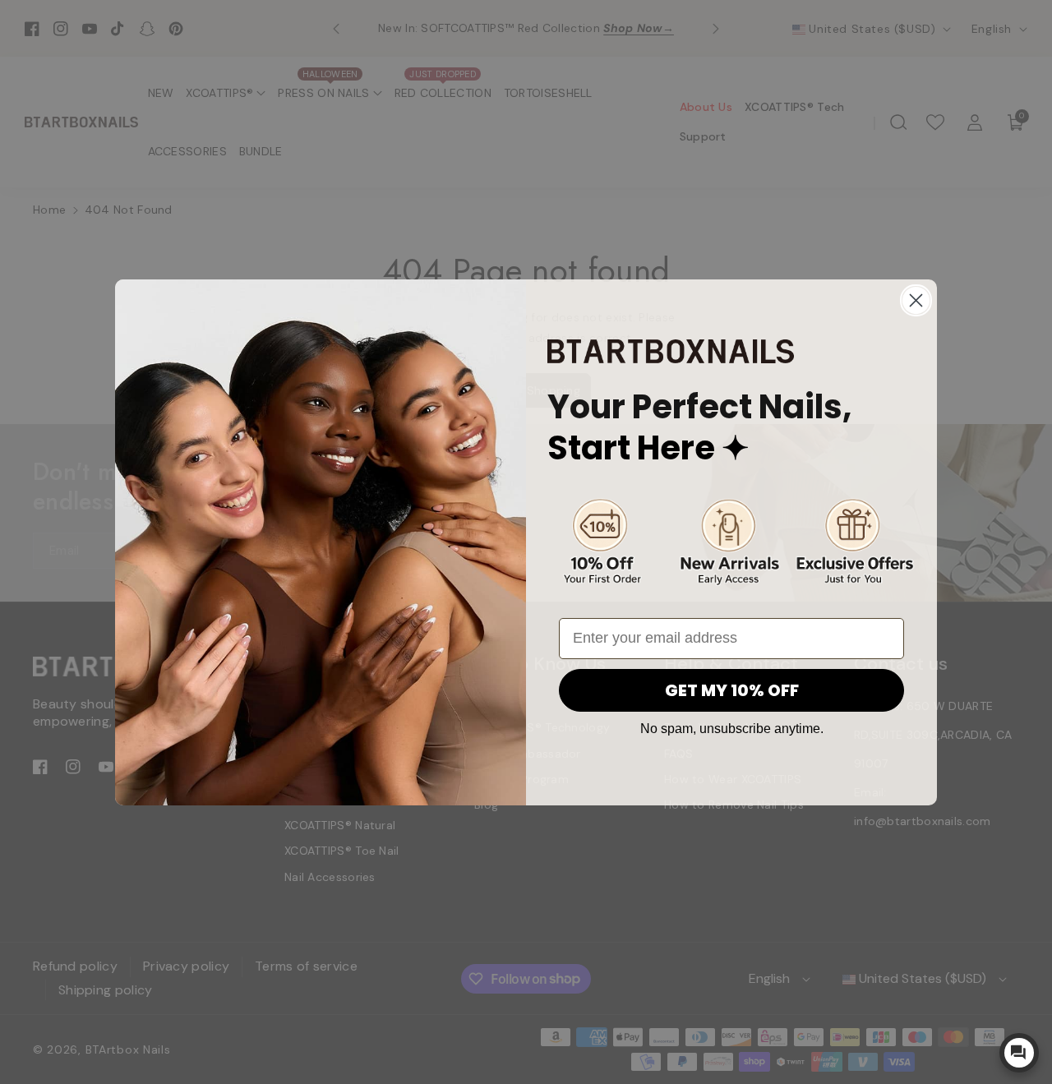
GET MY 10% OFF (732, 690)
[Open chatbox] (1019, 1052)
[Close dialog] (916, 300)
